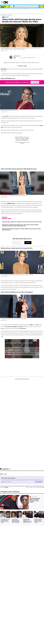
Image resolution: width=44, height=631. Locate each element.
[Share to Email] (35, 62)
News (5, 14)
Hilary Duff (9, 14)
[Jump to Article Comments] (5, 62)
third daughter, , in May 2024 (14, 326)
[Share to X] (18, 62)
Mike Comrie (23, 328)
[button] (2, 2)
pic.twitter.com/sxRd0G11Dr (22, 140)
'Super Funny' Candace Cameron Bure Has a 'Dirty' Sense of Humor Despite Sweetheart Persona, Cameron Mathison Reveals (20, 225)
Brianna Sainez (17, 56)
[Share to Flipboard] (26, 62)
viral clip (6, 116)
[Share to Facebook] (10, 62)
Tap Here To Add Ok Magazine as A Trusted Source (17, 82)
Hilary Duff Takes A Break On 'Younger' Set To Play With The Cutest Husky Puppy (21, 221)
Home (2, 14)
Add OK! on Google (23, 65)
